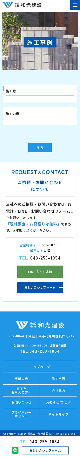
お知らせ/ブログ (58, 402)
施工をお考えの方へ (21, 390)
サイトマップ (58, 414)
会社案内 (58, 390)
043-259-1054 (40, 441)
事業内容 (21, 378)
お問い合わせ (21, 402)
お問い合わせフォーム (45, 450)
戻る (40, 147)
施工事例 (58, 378)
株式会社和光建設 (38, 433)
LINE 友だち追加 (40, 272)
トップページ (40, 366)
